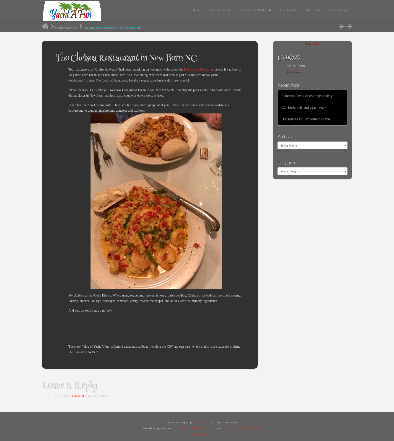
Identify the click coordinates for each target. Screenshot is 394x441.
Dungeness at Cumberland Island (305, 119)
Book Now (312, 43)
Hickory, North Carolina (244, 428)
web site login (201, 434)
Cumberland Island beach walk (303, 107)
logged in (78, 395)
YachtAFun (202, 422)
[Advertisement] (151, 328)
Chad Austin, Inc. (204, 428)
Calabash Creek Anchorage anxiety (307, 96)
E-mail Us (293, 71)
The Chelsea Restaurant (199, 69)
